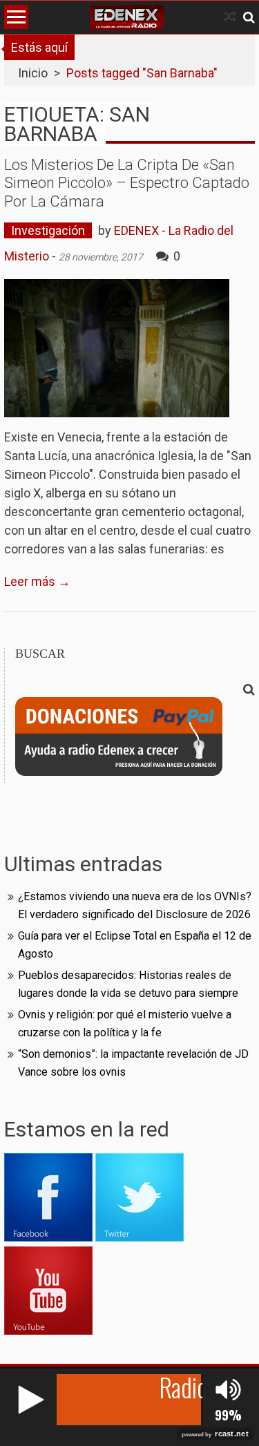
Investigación (48, 230)
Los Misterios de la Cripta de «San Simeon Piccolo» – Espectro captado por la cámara (126, 183)
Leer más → (37, 581)
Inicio (33, 73)
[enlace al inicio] (127, 17)
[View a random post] (230, 17)
